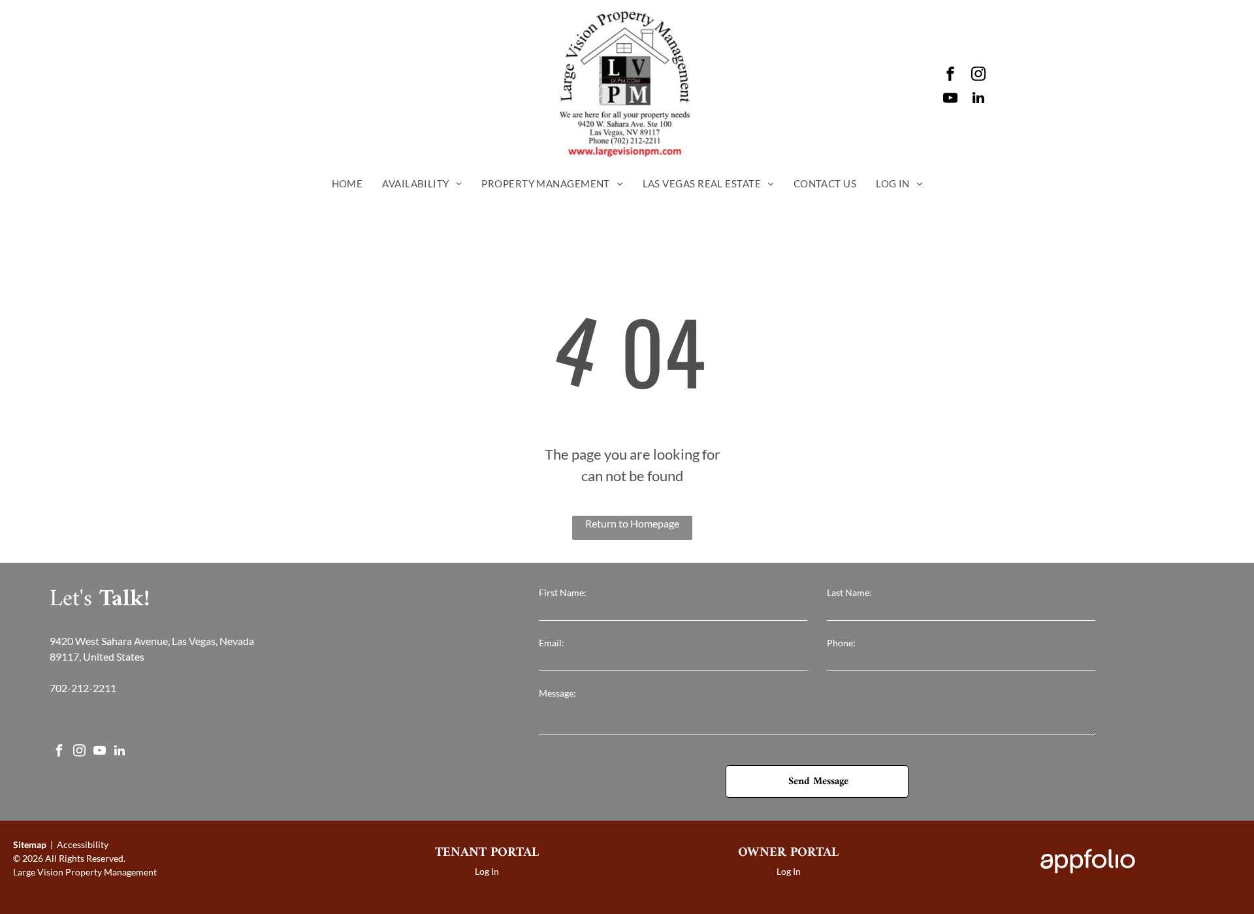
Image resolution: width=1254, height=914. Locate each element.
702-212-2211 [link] (83, 688)
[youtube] (950, 99)
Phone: (841, 642)
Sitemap (29, 844)
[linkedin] (978, 99)
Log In (487, 871)
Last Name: (849, 592)
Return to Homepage (632, 523)
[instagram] (978, 75)
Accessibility (82, 844)
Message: (557, 693)
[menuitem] (347, 184)
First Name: (563, 592)
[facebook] (950, 75)
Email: (551, 642)
